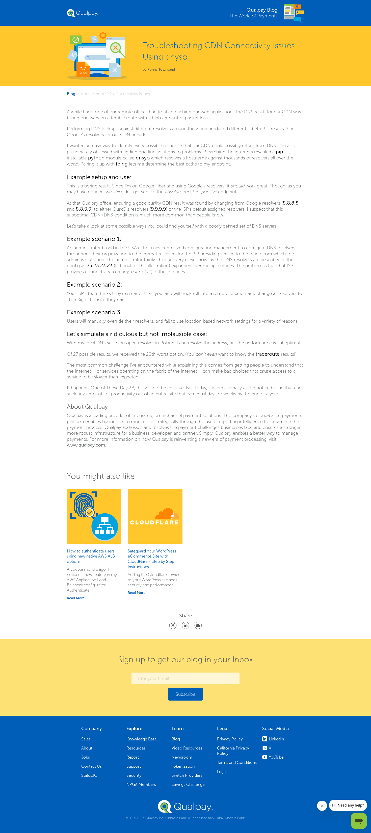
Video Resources (187, 748)
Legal (222, 771)
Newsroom (182, 757)
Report (132, 757)
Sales (86, 739)
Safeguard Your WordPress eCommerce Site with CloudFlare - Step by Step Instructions (152, 559)
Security (133, 775)
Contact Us (91, 766)
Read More (76, 598)
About (86, 748)
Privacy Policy (230, 739)
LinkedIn (276, 739)
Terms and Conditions (237, 762)
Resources (136, 748)
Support (133, 766)
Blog (71, 93)
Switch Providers (187, 775)
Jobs (85, 757)
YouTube (276, 757)
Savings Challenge (188, 784)
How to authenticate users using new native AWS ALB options (91, 556)
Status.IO (89, 775)
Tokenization (183, 766)
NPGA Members (141, 784)
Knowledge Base (141, 739)
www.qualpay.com (86, 445)
